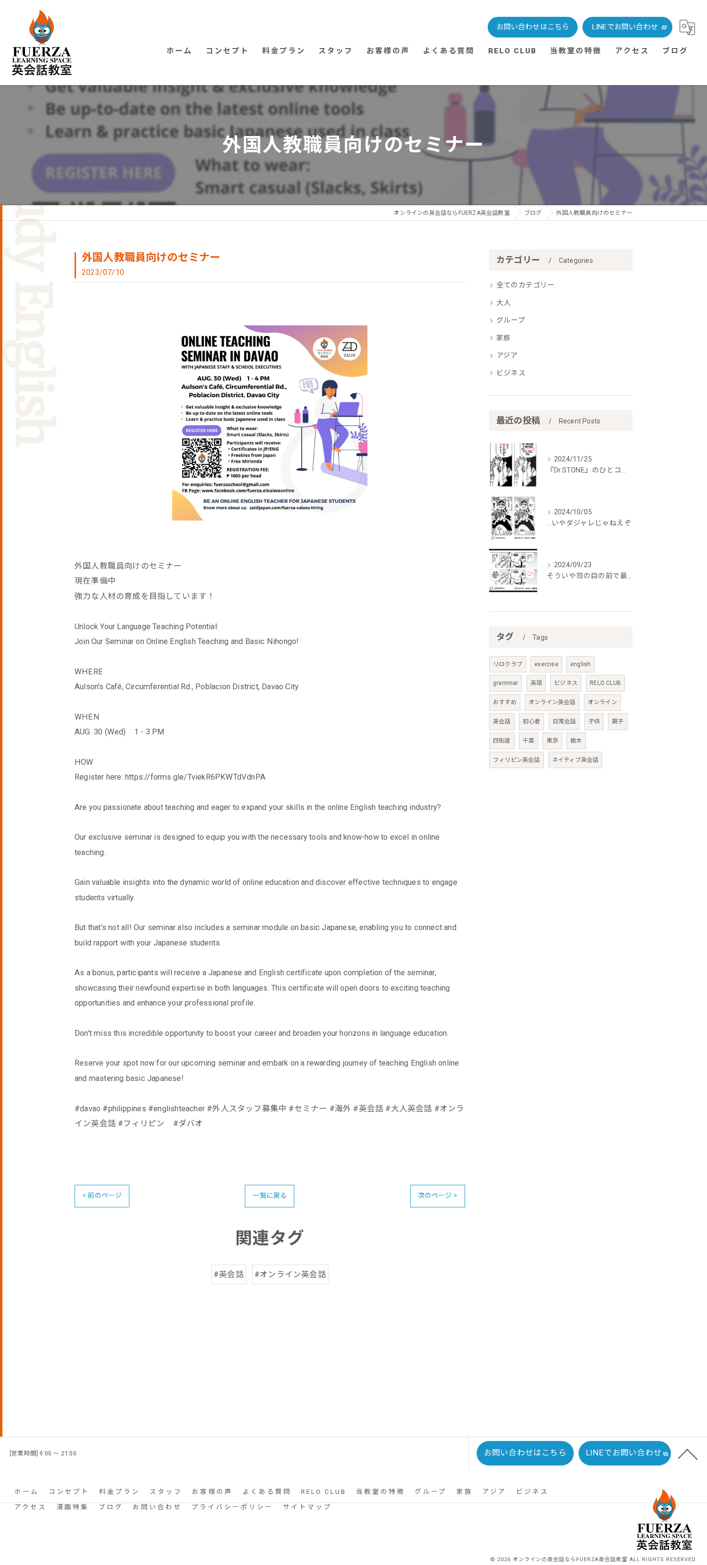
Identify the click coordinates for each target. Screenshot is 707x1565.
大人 (503, 303)
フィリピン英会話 (516, 760)
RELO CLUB (605, 683)
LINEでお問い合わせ (625, 27)
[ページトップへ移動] (687, 1453)
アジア (507, 355)
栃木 (576, 740)
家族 (503, 338)
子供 (594, 721)
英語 (536, 683)
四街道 (502, 740)
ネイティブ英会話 (575, 760)
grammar (505, 683)
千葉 (528, 740)
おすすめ (505, 702)
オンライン (602, 702)
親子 (617, 721)
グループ (510, 320)
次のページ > (437, 1195)
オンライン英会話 (552, 702)
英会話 (502, 721)
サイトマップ (307, 1507)
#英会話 (229, 1274)
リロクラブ (507, 664)
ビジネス (511, 373)
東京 (552, 740)
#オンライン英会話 (290, 1274)
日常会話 (564, 721)
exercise (546, 664)
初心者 (532, 721)
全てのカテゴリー (525, 285)
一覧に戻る (269, 1195)
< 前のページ (102, 1195)
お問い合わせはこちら (532, 27)
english (580, 664)
